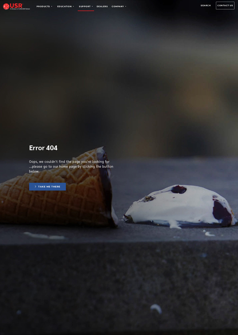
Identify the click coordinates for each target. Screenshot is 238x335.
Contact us (225, 5)
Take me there (49, 186)
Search (206, 5)
